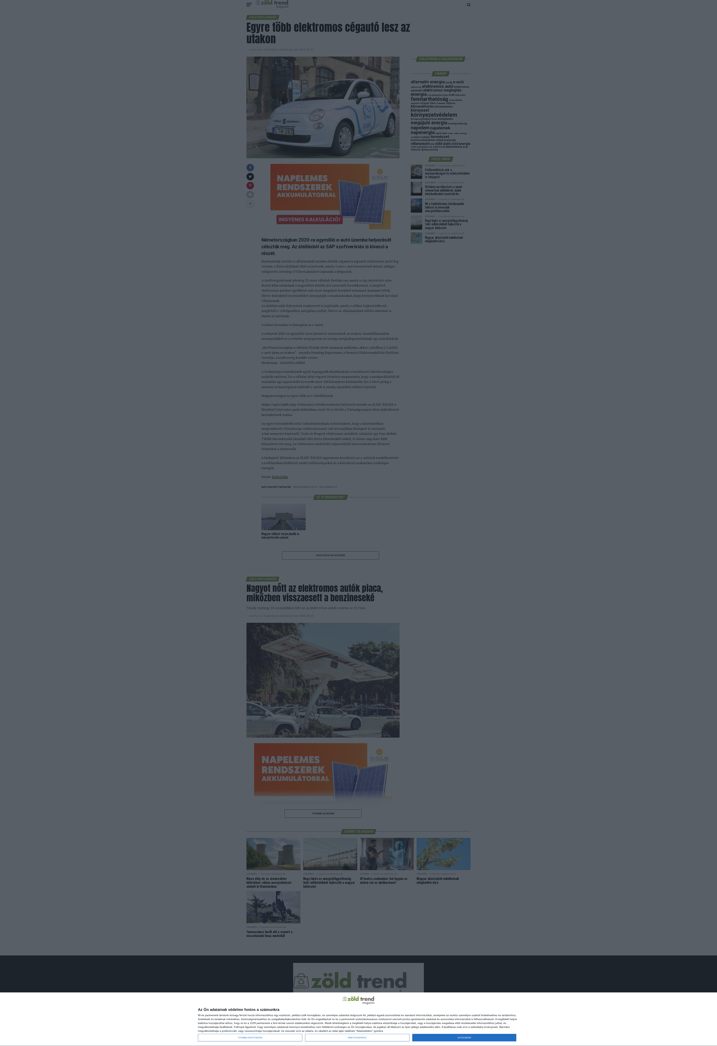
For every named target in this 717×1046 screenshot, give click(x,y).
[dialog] (358, 1019)
